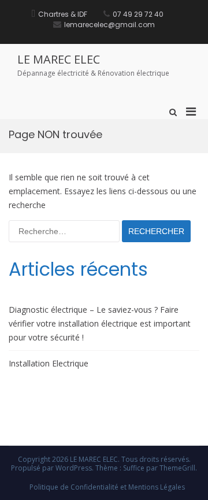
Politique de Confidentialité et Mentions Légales (107, 487)
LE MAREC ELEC (58, 59)
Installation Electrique (48, 363)
